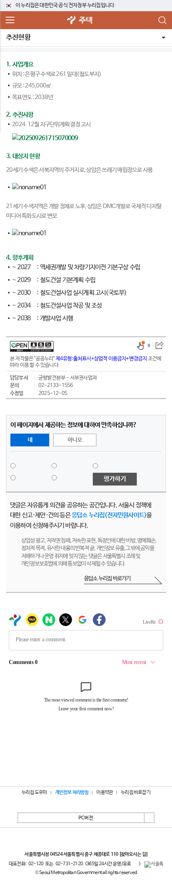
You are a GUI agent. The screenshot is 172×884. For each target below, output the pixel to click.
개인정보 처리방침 (72, 792)
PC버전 (85, 818)
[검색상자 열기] (162, 20)
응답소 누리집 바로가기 (107, 578)
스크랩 (159, 345)
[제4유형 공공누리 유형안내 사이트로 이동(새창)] (32, 346)
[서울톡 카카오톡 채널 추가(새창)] (153, 864)
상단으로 (149, 818)
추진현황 (18, 38)
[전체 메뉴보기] (10, 20)
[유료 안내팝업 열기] (135, 863)
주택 (85, 20)
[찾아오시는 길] (133, 854)
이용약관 (104, 792)
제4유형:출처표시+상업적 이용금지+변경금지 (101, 359)
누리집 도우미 (34, 792)
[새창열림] (72, 21)
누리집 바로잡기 (135, 792)
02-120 (35, 864)
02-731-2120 (69, 864)
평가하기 (115, 479)
